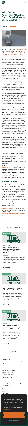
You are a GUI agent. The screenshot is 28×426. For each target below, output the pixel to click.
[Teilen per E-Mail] (15, 26)
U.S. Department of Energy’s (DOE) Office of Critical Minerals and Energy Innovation (13, 54)
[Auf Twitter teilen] (9, 26)
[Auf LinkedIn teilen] (13, 26)
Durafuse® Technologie (7, 382)
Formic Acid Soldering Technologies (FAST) (11, 383)
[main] (14, 176)
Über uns (4, 388)
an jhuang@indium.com (7, 208)
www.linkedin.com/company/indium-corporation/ (13, 213)
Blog (3, 363)
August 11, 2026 (6, 245)
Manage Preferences (14, 420)
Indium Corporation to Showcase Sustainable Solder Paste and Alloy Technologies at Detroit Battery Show (12, 327)
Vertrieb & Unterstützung (7, 372)
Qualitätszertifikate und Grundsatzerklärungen (12, 361)
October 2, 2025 (6, 323)
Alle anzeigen (14, 351)
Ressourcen (4, 356)
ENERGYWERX (5, 167)
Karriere (3, 391)
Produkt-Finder (5, 368)
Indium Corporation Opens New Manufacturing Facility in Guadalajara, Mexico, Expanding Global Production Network (12, 250)
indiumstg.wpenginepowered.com (10, 207)
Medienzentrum (5, 393)
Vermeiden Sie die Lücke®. (7, 380)
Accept (14, 413)
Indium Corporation (21, 49)
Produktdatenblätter (6, 359)
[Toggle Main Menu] (25, 2)
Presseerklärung (6, 233)
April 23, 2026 (6, 286)
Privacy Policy (6, 409)
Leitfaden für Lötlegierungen (8, 365)
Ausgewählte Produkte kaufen (8, 370)
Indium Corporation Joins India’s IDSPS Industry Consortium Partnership (12, 289)
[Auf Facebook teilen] (11, 26)
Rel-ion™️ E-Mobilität (6, 385)
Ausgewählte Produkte (7, 377)
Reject (14, 416)
